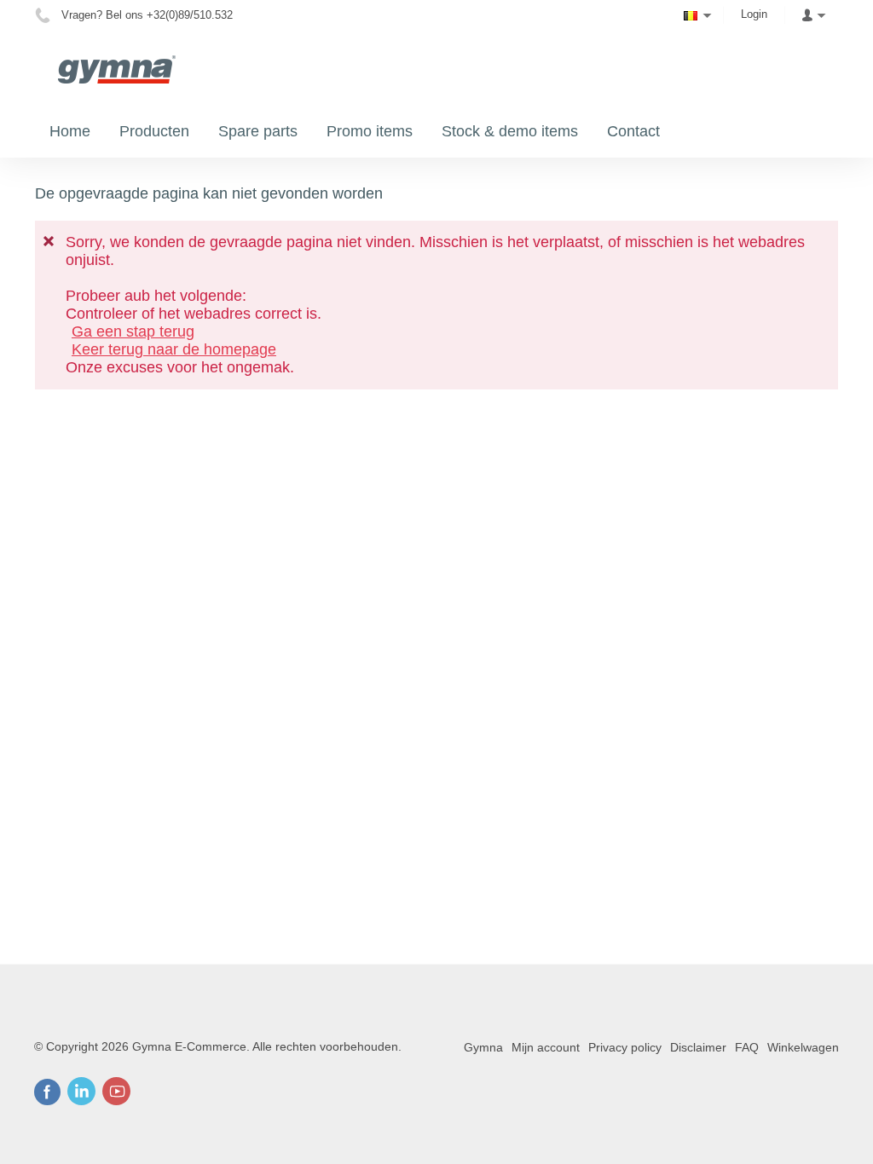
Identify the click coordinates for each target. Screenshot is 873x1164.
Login (754, 14)
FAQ (747, 1047)
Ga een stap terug (133, 331)
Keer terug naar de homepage (174, 349)
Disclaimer (698, 1047)
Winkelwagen (803, 1047)
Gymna (483, 1047)
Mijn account (546, 1047)
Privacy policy (625, 1047)
